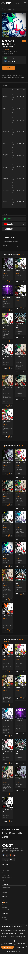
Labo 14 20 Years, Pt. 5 (7, 555)
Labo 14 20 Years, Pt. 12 (7, 422)
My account (4, 917)
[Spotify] (13, 833)
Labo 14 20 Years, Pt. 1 (7, 271)
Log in (17, 246)
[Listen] (8, 263)
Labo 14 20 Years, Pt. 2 (20, 271)
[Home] (2, 8)
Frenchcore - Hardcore (7, 872)
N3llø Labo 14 (13, 51)
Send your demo (5, 904)
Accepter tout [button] (7, 947)
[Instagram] (6, 833)
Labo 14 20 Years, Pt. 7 (20, 524)
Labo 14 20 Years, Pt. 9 (7, 326)
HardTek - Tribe (7, 47)
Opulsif (5, 273)
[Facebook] (2, 833)
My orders (4, 919)
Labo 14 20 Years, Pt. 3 (20, 298)
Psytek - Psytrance (6, 301)
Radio (5, 902)
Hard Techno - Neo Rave (7, 868)
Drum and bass (19, 302)
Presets (4, 890)
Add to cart (9, 67)
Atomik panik (6, 120)
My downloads (5, 922)
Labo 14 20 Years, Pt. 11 (20, 357)
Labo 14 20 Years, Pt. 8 (7, 616)
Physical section (5, 909)
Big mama (5, 96)
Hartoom (5, 201)
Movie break (6, 190)
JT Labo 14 (6, 51)
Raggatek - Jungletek (6, 877)
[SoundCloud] (20, 833)
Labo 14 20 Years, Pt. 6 (7, 357)
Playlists (4, 900)
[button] (14, 951)
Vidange (5, 108)
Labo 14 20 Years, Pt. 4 (20, 388)
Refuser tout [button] (20, 947)
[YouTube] (5, 837)
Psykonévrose (6, 131)
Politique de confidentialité (19, 938)
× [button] (26, 925)
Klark (4, 143)
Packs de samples (6, 887)
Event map (4, 907)
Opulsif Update (6, 297)
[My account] (21, 3)
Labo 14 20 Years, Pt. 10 (7, 388)
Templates (4, 892)
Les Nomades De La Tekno (20, 326)
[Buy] (11, 281)
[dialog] (14, 939)
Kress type (5, 178)
